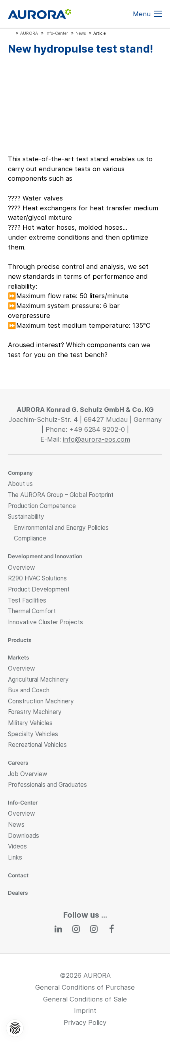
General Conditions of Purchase (85, 987)
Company (20, 473)
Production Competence (42, 506)
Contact (18, 875)
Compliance (30, 538)
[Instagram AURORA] (76, 929)
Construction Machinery (41, 701)
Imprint (85, 1011)
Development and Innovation (45, 556)
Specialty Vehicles (33, 734)
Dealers (18, 893)
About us (20, 483)
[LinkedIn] (58, 929)
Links (15, 857)
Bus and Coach (28, 690)
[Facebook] (112, 929)
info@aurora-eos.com (96, 439)
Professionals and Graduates (47, 784)
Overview (21, 567)
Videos (17, 846)
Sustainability (26, 516)
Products (20, 640)
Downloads (23, 835)
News (16, 824)
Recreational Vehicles (37, 744)
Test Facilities (27, 600)
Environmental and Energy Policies (61, 527)
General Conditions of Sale (85, 999)
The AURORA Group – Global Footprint (60, 495)
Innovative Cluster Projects (45, 622)
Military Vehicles (30, 723)
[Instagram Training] (94, 929)
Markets (18, 657)
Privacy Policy (85, 1022)
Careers (18, 763)
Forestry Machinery (35, 712)
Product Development (39, 589)
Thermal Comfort (32, 611)
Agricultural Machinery (38, 679)
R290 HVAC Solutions (37, 578)
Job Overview (27, 774)
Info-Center (23, 802)
